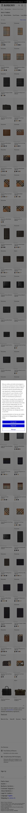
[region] (13, 406)
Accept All (13, 422)
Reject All (13, 426)
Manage (13, 429)
